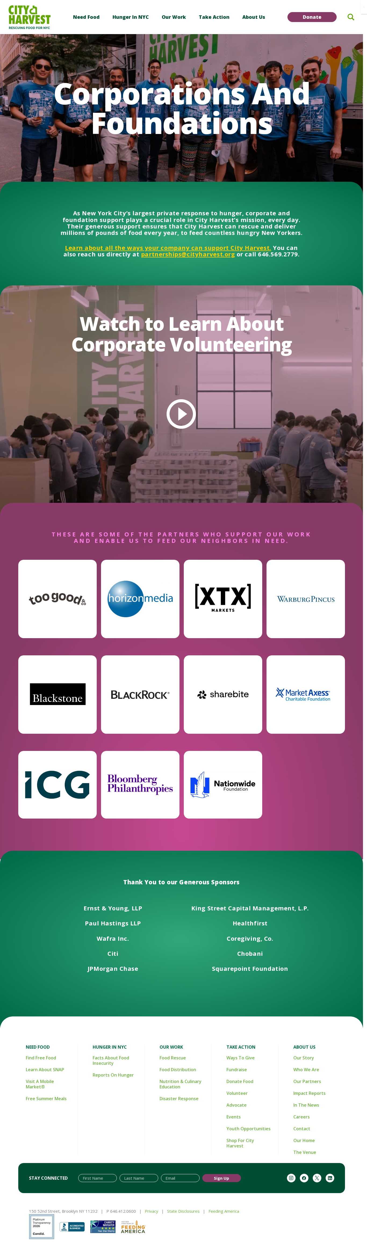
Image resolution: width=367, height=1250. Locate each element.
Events (233, 1117)
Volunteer (237, 1093)
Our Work (174, 17)
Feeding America (223, 1211)
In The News (306, 1105)
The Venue (304, 1152)
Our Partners (307, 1081)
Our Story (303, 1058)
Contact (301, 1129)
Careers (301, 1117)
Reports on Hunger (113, 1075)
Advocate (236, 1105)
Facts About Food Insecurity (111, 1060)
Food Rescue (173, 1058)
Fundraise (236, 1070)
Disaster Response (179, 1099)
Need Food (86, 17)
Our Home (304, 1140)
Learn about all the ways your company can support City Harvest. (168, 248)
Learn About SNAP (45, 1070)
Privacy (151, 1211)
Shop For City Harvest (240, 1143)
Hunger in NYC (131, 17)
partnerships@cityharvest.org (188, 254)
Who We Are (306, 1070)
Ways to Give (240, 1058)
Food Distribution (178, 1070)
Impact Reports (309, 1093)
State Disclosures (183, 1211)
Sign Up (221, 1178)
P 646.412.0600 (121, 1211)
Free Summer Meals (46, 1099)
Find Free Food (41, 1058)
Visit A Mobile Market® (40, 1084)
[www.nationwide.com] (223, 785)
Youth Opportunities (248, 1129)
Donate (312, 17)
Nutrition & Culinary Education (181, 1084)
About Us (253, 17)
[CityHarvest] (30, 17)
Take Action (214, 17)
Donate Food (239, 1081)
